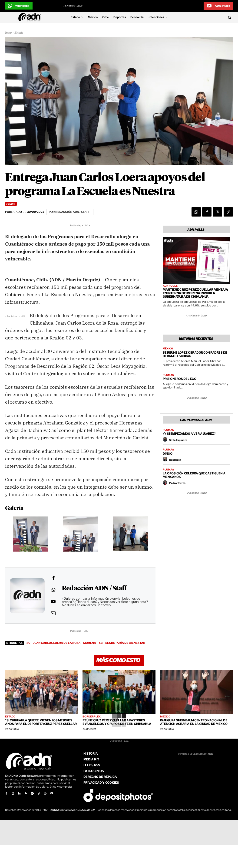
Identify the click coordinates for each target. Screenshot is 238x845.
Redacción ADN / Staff (94, 588)
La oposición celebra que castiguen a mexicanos (194, 475)
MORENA (89, 642)
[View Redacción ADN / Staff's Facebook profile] (53, 578)
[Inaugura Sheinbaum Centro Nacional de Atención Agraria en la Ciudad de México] (196, 692)
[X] (217, 212)
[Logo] (30, 17)
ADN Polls (170, 285)
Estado (19, 33)
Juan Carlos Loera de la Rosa (56, 642)
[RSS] (26, 794)
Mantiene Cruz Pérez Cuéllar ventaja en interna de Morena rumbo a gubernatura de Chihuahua (195, 293)
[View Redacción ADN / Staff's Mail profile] (53, 613)
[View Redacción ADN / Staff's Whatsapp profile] (53, 590)
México (168, 348)
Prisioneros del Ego (179, 379)
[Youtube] (52, 794)
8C (28, 642)
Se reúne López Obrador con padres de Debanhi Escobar (195, 354)
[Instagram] (13, 794)
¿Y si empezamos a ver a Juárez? (189, 433)
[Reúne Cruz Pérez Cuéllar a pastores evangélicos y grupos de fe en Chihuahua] (119, 692)
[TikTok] (39, 794)
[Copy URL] (228, 212)
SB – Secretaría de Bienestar (122, 642)
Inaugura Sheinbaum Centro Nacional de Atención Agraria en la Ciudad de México (194, 722)
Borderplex (92, 716)
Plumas (168, 375)
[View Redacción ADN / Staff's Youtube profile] (53, 601)
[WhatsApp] (196, 212)
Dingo (167, 453)
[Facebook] (207, 212)
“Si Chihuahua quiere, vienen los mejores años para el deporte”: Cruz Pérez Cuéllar (41, 722)
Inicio (8, 33)
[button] (208, 17)
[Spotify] (32, 794)
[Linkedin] (19, 794)
